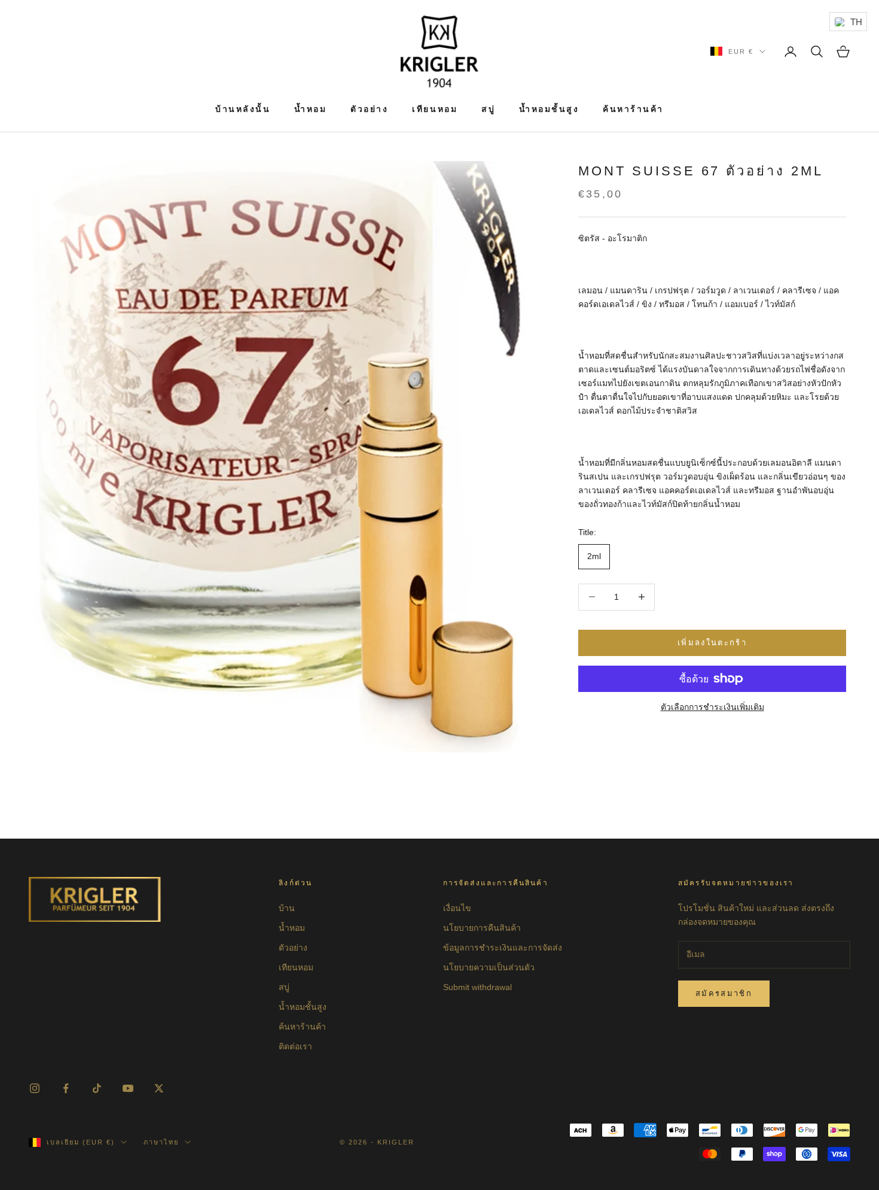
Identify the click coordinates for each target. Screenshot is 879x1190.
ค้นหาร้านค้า (633, 109)
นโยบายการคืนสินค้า (482, 928)
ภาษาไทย (161, 1142)
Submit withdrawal (477, 987)
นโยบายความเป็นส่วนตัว (489, 967)
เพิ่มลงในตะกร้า (712, 642)
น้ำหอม (310, 109)
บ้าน (287, 908)
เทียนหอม (434, 109)
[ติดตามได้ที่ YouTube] (128, 1088)
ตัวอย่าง (369, 109)
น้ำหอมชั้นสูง (549, 109)
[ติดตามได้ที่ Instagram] (35, 1088)
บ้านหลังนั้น (242, 109)
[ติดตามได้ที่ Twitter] (159, 1088)
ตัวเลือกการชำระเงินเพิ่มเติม (712, 707)
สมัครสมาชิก (723, 993)
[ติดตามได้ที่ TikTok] (97, 1088)
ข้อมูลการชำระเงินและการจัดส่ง (502, 947)
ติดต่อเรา (295, 1046)
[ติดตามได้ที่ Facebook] (66, 1088)
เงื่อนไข (457, 908)
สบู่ (488, 109)
